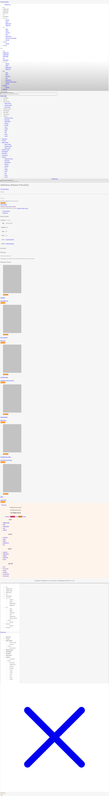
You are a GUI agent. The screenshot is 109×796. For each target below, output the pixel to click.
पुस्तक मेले (5, 42)
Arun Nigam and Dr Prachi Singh (7, 381)
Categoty (5, 116)
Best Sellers (5, 112)
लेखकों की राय (8, 36)
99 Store (5, 100)
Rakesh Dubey (3, 420)
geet (6, 132)
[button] (48, 48)
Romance (7, 123)
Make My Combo (7, 109)
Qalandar (3, 298)
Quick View (3, 303)
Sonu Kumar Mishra (5, 189)
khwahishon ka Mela (6, 457)
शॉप (3, 15)
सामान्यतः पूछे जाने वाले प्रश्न (11, 38)
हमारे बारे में (8, 33)
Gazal (6, 130)
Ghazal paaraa (4, 417)
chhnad (6, 129)
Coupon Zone (6, 114)
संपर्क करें (7, 40)
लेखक (7, 29)
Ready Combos (6, 102)
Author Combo (8, 103)
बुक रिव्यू (7, 44)
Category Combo (8, 105)
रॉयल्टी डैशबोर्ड (5, 16)
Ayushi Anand (3, 500)
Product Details (6, 211)
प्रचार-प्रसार (5, 45)
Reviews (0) (5, 213)
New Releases (6, 111)
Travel (6, 127)
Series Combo (7, 107)
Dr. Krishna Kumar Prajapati (6, 460)
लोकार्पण (7, 20)
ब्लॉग (7, 35)
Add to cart (3, 202)
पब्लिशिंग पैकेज (6, 11)
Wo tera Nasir (4, 338)
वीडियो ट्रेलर (8, 26)
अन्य (4, 27)
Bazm (2, 497)
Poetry (6, 134)
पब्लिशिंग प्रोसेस (6, 9)
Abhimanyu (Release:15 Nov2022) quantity (9, 201)
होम (3, 7)
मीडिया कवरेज (8, 24)
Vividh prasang (4, 377)
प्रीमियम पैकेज (5, 13)
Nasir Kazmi (3, 341)
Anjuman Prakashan (5, 2)
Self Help (6, 125)
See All (6, 136)
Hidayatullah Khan (4, 301)
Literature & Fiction (9, 118)
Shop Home (5, 98)
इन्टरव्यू (7, 22)
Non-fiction (7, 120)
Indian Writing (8, 121)
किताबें (7, 31)
